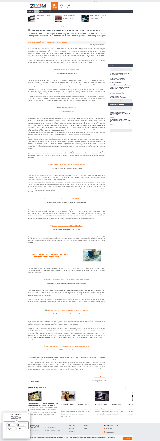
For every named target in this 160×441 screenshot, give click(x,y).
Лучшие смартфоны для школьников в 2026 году (117, 79)
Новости (41, 11)
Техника (54, 7)
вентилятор (51, 213)
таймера (38, 270)
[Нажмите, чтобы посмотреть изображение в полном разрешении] (66, 69)
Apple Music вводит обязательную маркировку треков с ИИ (120, 126)
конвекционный (63, 82)
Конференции (92, 1)
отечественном (78, 96)
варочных (87, 152)
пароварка (98, 82)
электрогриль (50, 189)
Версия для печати (99, 45)
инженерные (32, 359)
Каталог (29, 11)
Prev (121, 69)
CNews (78, 1)
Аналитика (84, 1)
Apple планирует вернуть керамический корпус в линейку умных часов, (120, 113)
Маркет (99, 1)
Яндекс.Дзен (110, 432)
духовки (82, 84)
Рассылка (109, 428)
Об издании (31, 430)
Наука (61, 7)
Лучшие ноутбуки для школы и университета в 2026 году (119, 74)
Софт (68, 7)
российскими (33, 98)
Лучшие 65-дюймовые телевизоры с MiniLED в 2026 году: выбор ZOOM (70, 17)
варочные (52, 96)
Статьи (36, 11)
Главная (30, 25)
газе (29, 100)
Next (121, 100)
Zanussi (72, 229)
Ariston (58, 168)
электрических (67, 50)
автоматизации (39, 189)
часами (82, 357)
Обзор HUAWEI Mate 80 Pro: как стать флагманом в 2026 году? (44, 17)
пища (40, 62)
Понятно (127, 438)
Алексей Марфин (99, 377)
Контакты (36, 432)
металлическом (100, 213)
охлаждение (32, 145)
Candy (58, 283)
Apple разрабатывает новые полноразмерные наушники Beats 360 (120, 120)
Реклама (37, 430)
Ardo (92, 321)
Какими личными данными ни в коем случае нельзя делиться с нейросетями (98, 17)
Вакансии (30, 432)
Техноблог (48, 11)
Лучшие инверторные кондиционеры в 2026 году (118, 83)
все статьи (130, 65)
